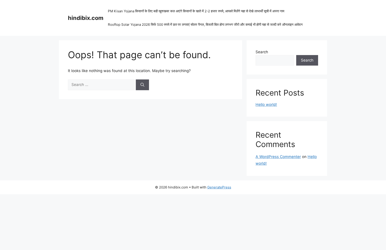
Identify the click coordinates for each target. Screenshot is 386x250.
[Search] (142, 84)
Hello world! (266, 104)
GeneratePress (219, 187)
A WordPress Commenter (278, 156)
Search (262, 52)
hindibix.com (85, 18)
